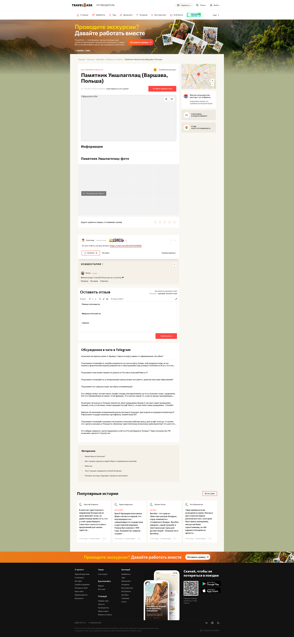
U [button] (95, 299)
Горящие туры (103, 601)
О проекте (79, 569)
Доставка (78, 581)
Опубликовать (166, 336)
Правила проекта (81, 595)
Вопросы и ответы (105, 615)
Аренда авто (126, 581)
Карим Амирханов (126, 504)
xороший (161, 294)
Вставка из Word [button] (117, 299)
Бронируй (125, 569)
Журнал (101, 586)
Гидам (101, 569)
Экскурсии (125, 585)
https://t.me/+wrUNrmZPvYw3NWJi (125, 245)
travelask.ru (114, 628)
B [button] (89, 299)
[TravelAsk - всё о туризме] (82, 5)
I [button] (93, 299)
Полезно (92, 253)
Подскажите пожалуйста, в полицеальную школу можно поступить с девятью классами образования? (127, 379)
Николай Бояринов (91, 504)
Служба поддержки (82, 585)
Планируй (102, 596)
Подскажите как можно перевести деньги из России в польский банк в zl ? (114, 372)
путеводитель (105, 5)
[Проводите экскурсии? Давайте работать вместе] (147, 557)
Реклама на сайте (81, 588)
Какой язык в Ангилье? (95, 456)
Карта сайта (79, 591)
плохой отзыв (171, 294)
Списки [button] (100, 299)
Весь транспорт (127, 588)
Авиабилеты (126, 574)
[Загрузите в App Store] (211, 590)
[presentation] (128, 316)
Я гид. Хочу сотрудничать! (201, 127)
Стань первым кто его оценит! (117, 89)
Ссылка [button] (103, 299)
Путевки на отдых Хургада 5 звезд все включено (106, 475)
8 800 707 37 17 (80, 623)
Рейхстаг (88, 466)
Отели (123, 602)
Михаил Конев (160, 504)
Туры (123, 578)
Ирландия (118, 510)
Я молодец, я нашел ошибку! (199, 115)
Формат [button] (83, 299)
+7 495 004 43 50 (94, 623)
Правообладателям (82, 574)
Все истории (210, 494)
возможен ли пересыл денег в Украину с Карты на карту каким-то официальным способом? (122, 356)
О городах (84, 15)
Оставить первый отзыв (162, 89)
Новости (101, 604)
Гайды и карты (103, 611)
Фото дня (101, 589)
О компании (79, 578)
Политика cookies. (136, 631)
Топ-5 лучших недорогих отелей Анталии (103, 471)
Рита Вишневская (196, 504)
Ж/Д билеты (126, 591)
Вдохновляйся (104, 581)
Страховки (125, 598)
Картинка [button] (107, 299)
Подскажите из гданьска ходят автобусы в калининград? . (107, 386)
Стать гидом (102, 574)
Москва (153, 510)
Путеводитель (103, 608)
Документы (79, 598)
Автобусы (125, 595)
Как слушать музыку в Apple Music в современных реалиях (111, 461)
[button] (176, 299)
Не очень (105, 253)
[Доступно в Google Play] (211, 583)
